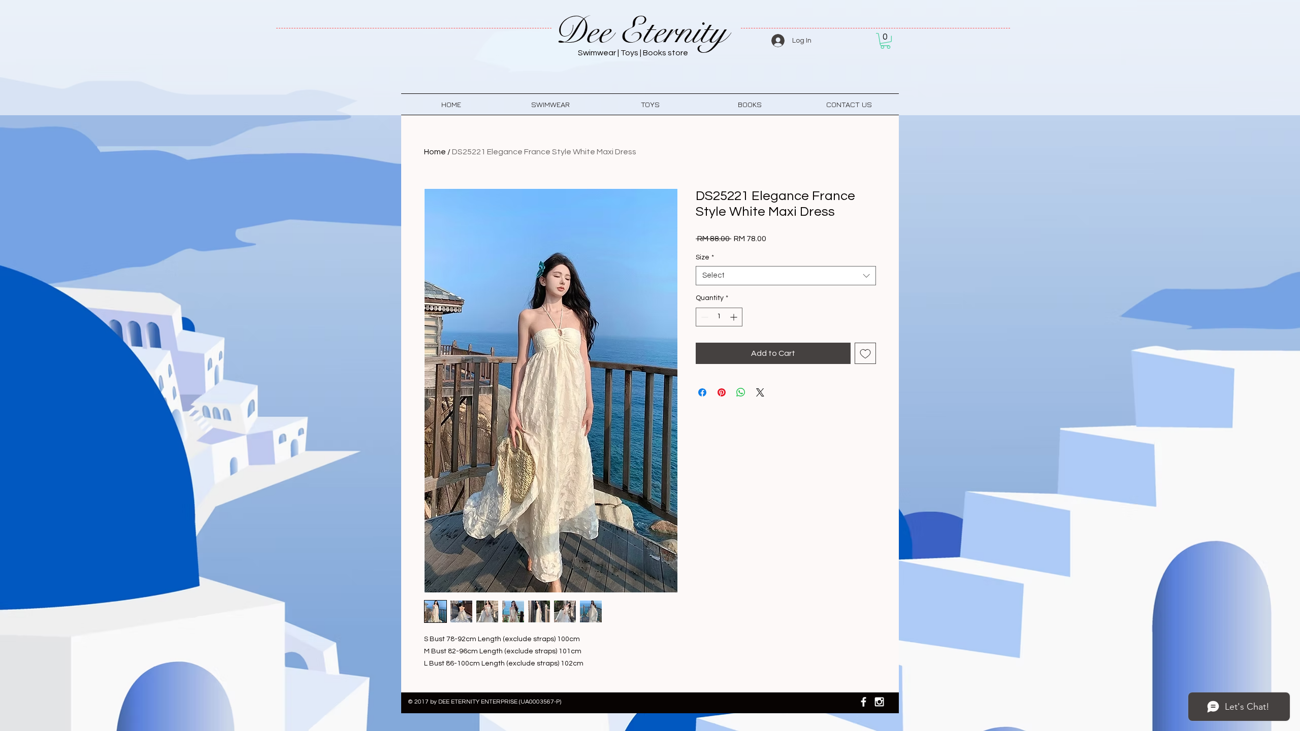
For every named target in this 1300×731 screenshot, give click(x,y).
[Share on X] (760, 392)
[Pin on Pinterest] (722, 392)
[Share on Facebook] (702, 392)
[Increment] (734, 317)
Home (435, 152)
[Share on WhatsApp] (741, 392)
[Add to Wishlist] (865, 353)
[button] (885, 41)
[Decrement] (703, 317)
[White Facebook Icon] (863, 701)
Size (705, 257)
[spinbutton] (719, 317)
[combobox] (786, 275)
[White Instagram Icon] (879, 701)
